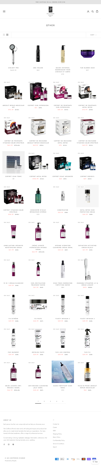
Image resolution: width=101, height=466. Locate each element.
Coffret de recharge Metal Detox (63, 142)
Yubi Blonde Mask (87, 68)
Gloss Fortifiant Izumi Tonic (62, 387)
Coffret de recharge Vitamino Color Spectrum (87, 142)
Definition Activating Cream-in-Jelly (87, 246)
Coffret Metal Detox (38, 176)
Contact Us (56, 424)
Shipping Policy (57, 434)
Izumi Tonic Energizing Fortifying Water (62, 284)
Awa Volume (38, 68)
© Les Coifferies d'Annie (15, 458)
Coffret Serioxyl (87, 176)
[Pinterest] (13, 444)
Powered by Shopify (10, 461)
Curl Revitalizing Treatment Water (38, 284)
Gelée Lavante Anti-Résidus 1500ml (13, 387)
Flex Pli (87, 352)
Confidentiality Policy (59, 440)
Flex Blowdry (13, 352)
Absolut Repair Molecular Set (13, 106)
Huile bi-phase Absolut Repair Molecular (87, 387)
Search (55, 447)
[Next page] (63, 401)
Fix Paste (38, 319)
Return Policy (56, 437)
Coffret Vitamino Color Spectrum (14, 211)
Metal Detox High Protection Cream (87, 211)
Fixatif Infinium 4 (87, 319)
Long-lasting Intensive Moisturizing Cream (13, 246)
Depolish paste (38, 352)
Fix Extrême (13, 319)
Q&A (54, 431)
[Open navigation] (4, 11)
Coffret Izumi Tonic (13, 176)
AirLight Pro (13, 68)
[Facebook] (4, 444)
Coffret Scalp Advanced (63, 176)
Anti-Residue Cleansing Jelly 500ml (38, 387)
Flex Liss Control (63, 352)
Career (55, 427)
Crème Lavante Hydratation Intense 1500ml (38, 247)
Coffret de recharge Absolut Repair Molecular (38, 142)
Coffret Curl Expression (38, 105)
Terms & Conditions (58, 444)
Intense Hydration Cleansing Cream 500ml (63, 246)
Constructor (62, 210)
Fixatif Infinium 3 (63, 319)
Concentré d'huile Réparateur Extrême (38, 211)
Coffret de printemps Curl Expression (63, 106)
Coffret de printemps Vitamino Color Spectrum (13, 142)
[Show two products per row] (4, 35)
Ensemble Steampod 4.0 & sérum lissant (87, 284)
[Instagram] (8, 444)
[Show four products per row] (7, 35)
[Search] (93, 11)
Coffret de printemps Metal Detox (88, 106)
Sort (92, 35)
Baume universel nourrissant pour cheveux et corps (62, 70)
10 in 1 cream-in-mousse (13, 283)
